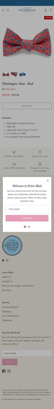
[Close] (48, 180)
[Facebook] (25, 227)
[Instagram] (29, 227)
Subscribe (27, 218)
